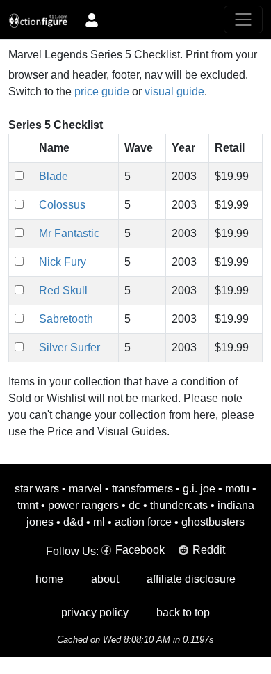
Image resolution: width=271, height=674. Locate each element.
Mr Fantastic (69, 233)
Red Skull (63, 290)
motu (237, 489)
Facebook (140, 550)
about (105, 579)
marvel (85, 489)
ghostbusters (213, 522)
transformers (142, 489)
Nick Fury (62, 262)
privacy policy (95, 612)
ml (99, 522)
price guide (101, 91)
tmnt (27, 505)
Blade (53, 176)
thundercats (179, 505)
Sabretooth (66, 319)
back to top (183, 612)
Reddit (208, 550)
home (49, 579)
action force (143, 522)
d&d (73, 522)
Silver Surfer (69, 347)
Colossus (62, 205)
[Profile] (92, 19)
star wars (37, 489)
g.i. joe (199, 489)
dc (134, 505)
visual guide (174, 91)
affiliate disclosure (191, 579)
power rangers (83, 505)
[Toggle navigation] (243, 19)
